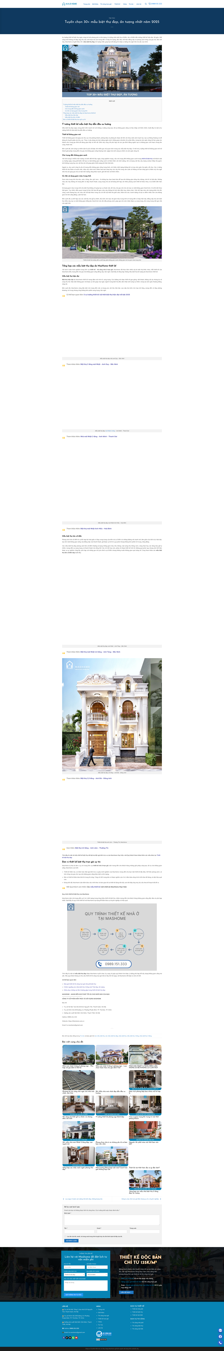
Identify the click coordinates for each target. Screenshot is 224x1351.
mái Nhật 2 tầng (110, 431)
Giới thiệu (95, 4)
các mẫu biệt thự (100, 1036)
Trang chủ (86, 4)
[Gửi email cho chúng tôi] (70, 1337)
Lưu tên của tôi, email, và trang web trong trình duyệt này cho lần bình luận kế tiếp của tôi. (94, 1236)
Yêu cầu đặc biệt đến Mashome (74, 1279)
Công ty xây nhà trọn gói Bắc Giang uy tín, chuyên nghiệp (140, 1199)
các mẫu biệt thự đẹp (111, 1036)
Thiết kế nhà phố (137, 1309)
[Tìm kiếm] (146, 4)
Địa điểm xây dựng (93, 1271)
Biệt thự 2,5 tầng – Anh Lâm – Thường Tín (91, 848)
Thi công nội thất (137, 1329)
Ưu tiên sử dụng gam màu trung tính (76, 111)
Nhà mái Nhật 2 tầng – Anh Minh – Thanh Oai (98, 436)
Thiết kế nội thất (137, 1315)
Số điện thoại (91, 1264)
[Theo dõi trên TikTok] (66, 1337)
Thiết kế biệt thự (137, 1312)
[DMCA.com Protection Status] (101, 1339)
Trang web (133, 1228)
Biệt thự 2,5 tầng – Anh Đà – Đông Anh (96, 778)
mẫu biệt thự (122, 1036)
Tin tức (131, 4)
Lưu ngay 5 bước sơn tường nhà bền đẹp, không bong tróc (83, 1199)
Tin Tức (100, 1325)
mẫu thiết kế (95, 887)
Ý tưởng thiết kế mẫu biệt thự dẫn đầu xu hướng (78, 104)
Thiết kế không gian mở (72, 106)
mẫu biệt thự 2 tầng (133, 1036)
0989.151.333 (74, 1328)
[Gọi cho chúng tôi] (73, 1337)
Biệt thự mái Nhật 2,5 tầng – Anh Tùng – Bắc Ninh (100, 652)
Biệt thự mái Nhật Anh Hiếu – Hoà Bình (96, 529)
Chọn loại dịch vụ (70, 1271)
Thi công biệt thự (137, 1326)
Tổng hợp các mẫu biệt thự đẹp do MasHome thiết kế (79, 113)
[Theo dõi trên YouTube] (76, 1337)
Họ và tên (67, 1264)
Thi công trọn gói (105, 4)
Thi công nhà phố (137, 1322)
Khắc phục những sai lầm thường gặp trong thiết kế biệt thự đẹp (84, 990)
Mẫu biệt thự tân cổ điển (72, 117)
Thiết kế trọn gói (103, 1319)
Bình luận (67, 1213)
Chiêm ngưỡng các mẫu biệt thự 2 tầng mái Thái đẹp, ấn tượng (84, 987)
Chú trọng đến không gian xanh (75, 109)
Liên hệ (138, 4)
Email (99, 1228)
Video (125, 4)
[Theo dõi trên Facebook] (63, 1337)
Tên (65, 1228)
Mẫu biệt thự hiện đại (71, 115)
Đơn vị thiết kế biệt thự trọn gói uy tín (74, 119)
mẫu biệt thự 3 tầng (146, 1036)
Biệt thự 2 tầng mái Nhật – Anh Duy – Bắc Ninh (99, 364)
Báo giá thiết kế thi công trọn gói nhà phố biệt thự (80, 984)
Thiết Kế (117, 4)
